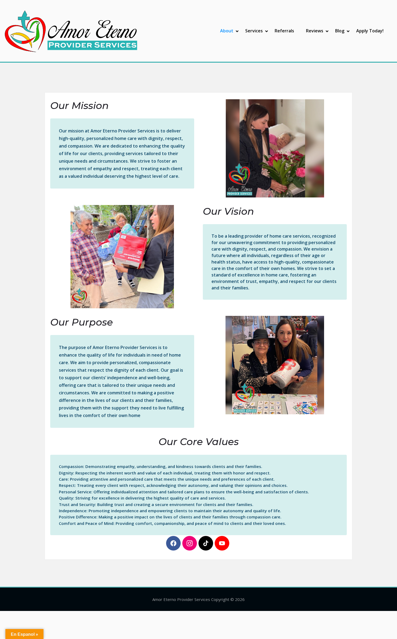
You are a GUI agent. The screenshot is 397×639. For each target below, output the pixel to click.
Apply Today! (369, 31)
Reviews (314, 31)
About (226, 31)
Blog (339, 31)
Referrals (284, 31)
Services (254, 31)
